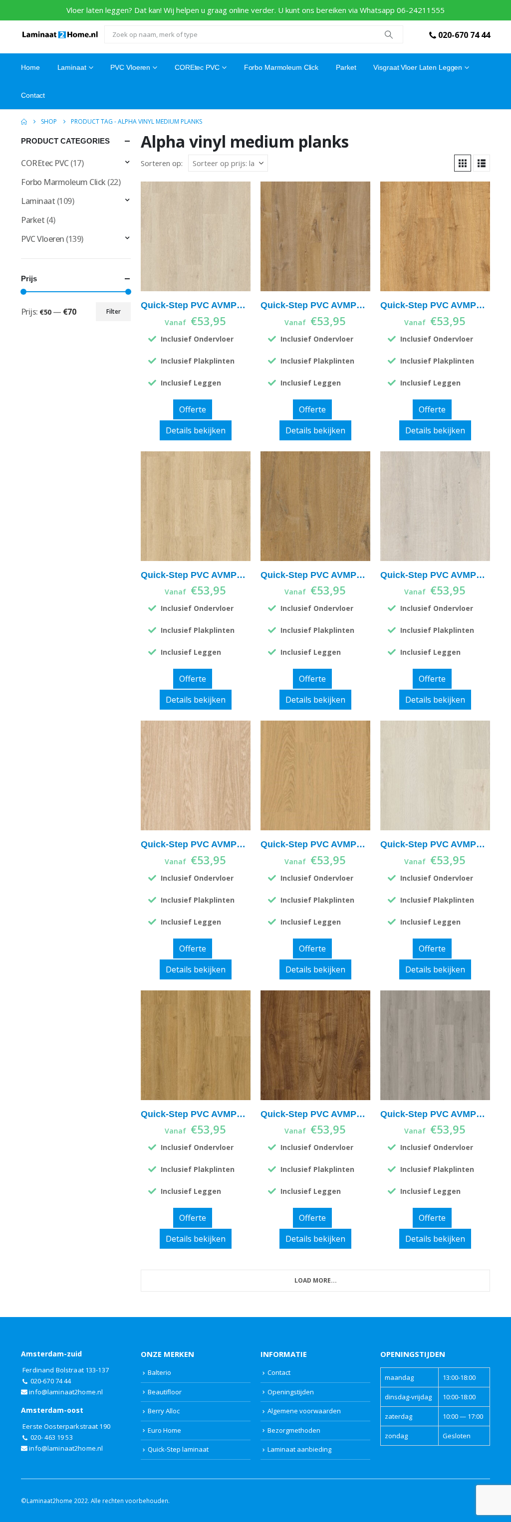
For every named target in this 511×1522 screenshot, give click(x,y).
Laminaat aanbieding (299, 1449)
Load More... (315, 1280)
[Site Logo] (60, 34)
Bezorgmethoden (293, 1430)
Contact (33, 95)
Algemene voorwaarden (304, 1410)
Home (30, 67)
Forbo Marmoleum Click (281, 67)
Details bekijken (196, 430)
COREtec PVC (197, 67)
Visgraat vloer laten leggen (417, 67)
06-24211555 (421, 10)
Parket (346, 67)
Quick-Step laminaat (178, 1449)
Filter (113, 311)
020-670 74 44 (464, 34)
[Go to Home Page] (24, 122)
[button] (462, 163)
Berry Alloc (164, 1410)
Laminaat (38, 200)
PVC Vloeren (130, 67)
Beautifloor (165, 1391)
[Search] (389, 34)
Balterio (159, 1372)
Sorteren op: (162, 163)
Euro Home (164, 1430)
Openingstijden (290, 1391)
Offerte (192, 409)
